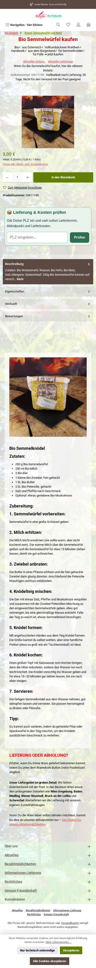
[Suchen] (58, 25)
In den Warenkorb (63, 177)
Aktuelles (12, 855)
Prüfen (79, 237)
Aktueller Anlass (34, 61)
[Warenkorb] (88, 25)
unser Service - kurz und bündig (50, 4)
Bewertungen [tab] (14, 316)
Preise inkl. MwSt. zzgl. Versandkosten (25, 164)
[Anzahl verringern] (7, 177)
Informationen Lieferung (23, 873)
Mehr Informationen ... (59, 942)
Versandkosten (70, 923)
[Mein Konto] (78, 25)
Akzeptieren (71, 950)
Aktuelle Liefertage (60, 61)
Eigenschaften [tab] (14, 291)
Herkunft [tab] (11, 304)
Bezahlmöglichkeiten (20, 864)
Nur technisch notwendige (37, 950)
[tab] (48, 271)
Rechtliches (13, 882)
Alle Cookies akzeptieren (49, 961)
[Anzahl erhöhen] (27, 177)
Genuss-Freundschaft (21, 891)
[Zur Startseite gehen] (48, 15)
